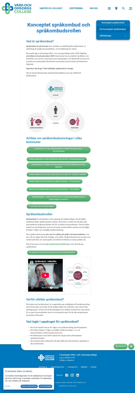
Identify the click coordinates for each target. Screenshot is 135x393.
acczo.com (72, 386)
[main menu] (130, 8)
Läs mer (7, 386)
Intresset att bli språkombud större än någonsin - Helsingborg (58, 150)
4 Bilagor (122, 346)
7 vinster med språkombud (41, 206)
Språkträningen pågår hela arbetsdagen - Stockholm (54, 181)
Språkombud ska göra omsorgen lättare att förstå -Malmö (57, 174)
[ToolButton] (131, 346)
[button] (113, 29)
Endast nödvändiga (29, 386)
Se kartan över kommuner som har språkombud (52, 252)
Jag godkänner (45, 386)
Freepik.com (81, 382)
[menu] (109, 8)
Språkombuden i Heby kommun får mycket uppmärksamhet (56, 159)
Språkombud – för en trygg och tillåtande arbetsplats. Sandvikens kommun (58, 198)
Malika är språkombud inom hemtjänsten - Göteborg (54, 189)
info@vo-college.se (66, 360)
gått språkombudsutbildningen (58, 244)
